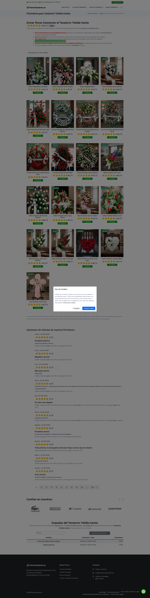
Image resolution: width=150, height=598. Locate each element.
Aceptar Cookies (89, 308)
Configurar (76, 308)
